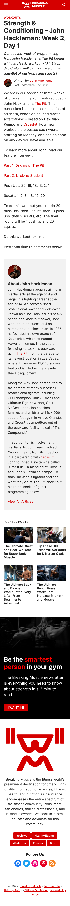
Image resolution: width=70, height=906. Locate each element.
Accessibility (58, 890)
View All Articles (20, 501)
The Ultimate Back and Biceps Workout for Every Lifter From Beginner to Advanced (17, 594)
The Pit (40, 103)
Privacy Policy (13, 890)
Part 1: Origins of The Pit (24, 165)
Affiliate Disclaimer (36, 890)
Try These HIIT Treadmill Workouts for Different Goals (51, 549)
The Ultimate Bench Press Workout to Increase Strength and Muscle (50, 592)
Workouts (12, 17)
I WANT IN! (16, 707)
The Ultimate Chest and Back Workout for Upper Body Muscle (18, 551)
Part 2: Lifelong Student (23, 175)
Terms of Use (52, 886)
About (36, 894)
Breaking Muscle (30, 886)
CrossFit (30, 124)
